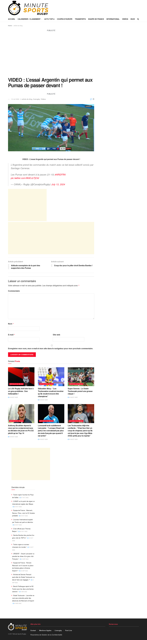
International (113, 19)
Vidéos (125, 19)
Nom (11, 323)
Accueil (11, 19)
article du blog (18, 25)
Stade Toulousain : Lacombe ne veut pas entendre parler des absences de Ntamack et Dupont (23, 598)
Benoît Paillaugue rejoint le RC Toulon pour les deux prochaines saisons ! (23, 589)
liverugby (36, 99)
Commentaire (14, 291)
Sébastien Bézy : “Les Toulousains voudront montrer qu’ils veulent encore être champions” (51, 392)
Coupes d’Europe (64, 19)
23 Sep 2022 (24, 559)
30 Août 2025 (13, 397)
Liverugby (58, 630)
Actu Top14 (49, 19)
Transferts (80, 19)
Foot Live (68, 630)
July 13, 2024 (58, 184)
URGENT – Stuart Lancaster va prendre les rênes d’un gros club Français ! (23, 556)
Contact (33, 630)
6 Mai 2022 (23, 591)
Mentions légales (45, 630)
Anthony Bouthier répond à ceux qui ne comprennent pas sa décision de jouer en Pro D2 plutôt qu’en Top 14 (21, 429)
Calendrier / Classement (29, 19)
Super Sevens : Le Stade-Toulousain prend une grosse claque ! (80, 391)
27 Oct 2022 (24, 497)
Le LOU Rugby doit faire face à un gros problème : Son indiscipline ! (20, 391)
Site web (56, 334)
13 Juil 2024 (15, 99)
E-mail (11, 334)
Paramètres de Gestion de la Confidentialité (46, 635)
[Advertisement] (51, 55)
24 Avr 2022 (17, 603)
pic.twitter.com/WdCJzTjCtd (25, 178)
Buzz (133, 19)
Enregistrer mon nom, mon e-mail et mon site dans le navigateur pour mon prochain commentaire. (50, 348)
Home (10, 25)
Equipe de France (96, 19)
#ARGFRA (60, 174)
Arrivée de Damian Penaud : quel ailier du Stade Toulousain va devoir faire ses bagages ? (23, 577)
